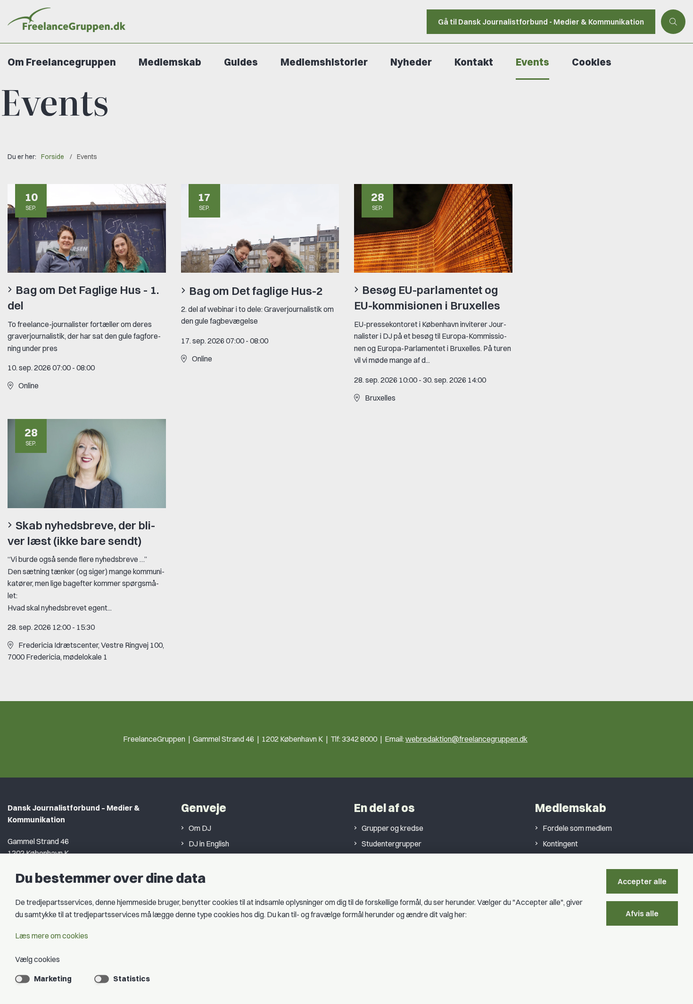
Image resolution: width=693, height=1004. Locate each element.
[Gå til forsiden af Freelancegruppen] (210, 21)
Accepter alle (642, 881)
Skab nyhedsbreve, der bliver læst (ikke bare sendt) (81, 533)
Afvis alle (642, 913)
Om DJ (200, 828)
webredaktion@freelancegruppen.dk (466, 739)
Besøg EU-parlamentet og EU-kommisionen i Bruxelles (427, 298)
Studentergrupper (391, 843)
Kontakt (473, 62)
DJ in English (209, 843)
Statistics (131, 978)
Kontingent (560, 843)
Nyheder (411, 62)
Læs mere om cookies (51, 935)
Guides (241, 62)
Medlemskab (170, 62)
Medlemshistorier (324, 62)
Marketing (53, 978)
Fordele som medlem (577, 828)
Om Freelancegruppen (62, 62)
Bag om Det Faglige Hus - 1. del (83, 298)
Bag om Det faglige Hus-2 (256, 291)
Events (532, 62)
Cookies (591, 62)
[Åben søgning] (673, 21)
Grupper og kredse (392, 828)
